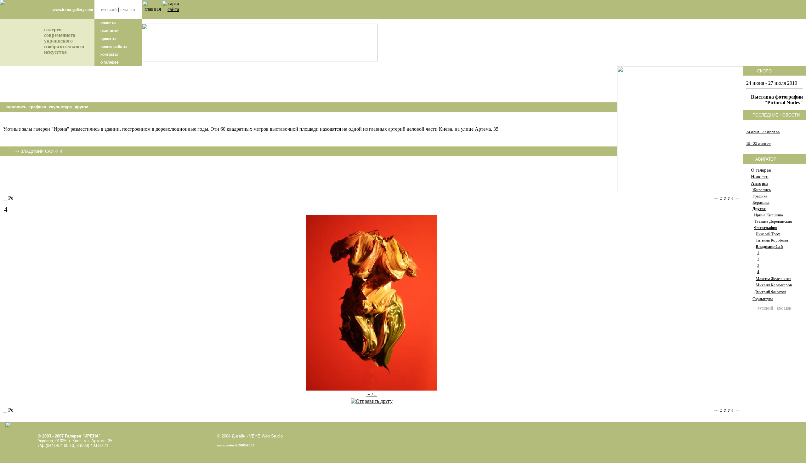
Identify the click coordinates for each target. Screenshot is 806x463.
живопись (16, 107)
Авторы (759, 183)
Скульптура (762, 298)
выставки (108, 31)
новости (107, 23)
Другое (759, 208)
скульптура (60, 107)
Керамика (760, 202)
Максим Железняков (773, 278)
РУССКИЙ (109, 10)
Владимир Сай (769, 246)
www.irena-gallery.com (73, 10)
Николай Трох (768, 234)
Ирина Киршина (768, 215)
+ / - (371, 394)
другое (81, 107)
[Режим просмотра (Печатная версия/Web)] (10, 197)
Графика (759, 196)
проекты (107, 39)
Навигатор (764, 159)
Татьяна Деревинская (773, 221)
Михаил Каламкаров (774, 285)
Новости (760, 176)
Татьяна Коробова (772, 240)
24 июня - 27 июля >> (763, 132)
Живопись (761, 189)
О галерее (761, 170)
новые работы (113, 46)
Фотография (765, 227)
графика (37, 107)
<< (716, 198)
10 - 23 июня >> (758, 144)
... (5, 198)
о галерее (109, 62)
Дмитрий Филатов (770, 291)
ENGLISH (127, 10)
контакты (108, 54)
